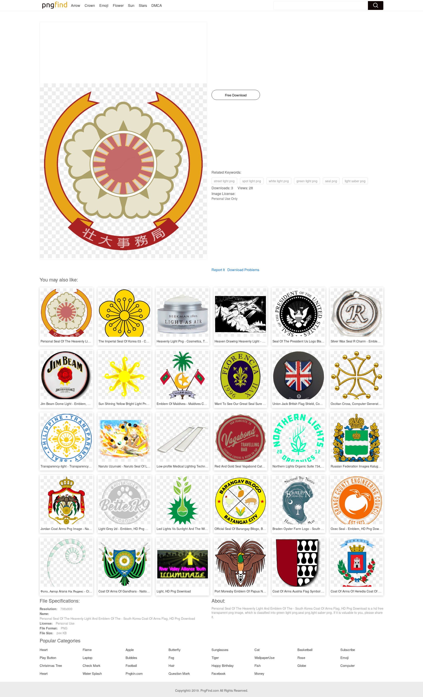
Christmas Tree (51, 665)
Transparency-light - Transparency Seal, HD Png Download (82, 466)
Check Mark (91, 665)
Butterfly (175, 649)
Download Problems (243, 269)
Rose (301, 657)
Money (259, 673)
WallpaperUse (264, 657)
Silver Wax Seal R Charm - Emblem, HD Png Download (369, 341)
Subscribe (347, 649)
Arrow (75, 5)
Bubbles (131, 657)
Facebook (219, 673)
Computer (347, 665)
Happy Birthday (223, 665)
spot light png (251, 181)
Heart (44, 649)
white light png (279, 181)
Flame (87, 649)
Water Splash (92, 673)
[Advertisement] (123, 52)
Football (131, 665)
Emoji (103, 5)
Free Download (236, 95)
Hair (171, 665)
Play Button (48, 657)
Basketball (304, 649)
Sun (131, 5)
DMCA (156, 5)
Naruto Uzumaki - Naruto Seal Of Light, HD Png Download (139, 466)
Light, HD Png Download (174, 591)
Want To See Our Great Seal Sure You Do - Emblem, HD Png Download (265, 403)
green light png (307, 181)
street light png (224, 181)
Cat (257, 649)
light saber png (355, 181)
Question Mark (179, 673)
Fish (257, 665)
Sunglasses (220, 649)
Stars (143, 5)
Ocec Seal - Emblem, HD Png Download (359, 528)
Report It (218, 269)
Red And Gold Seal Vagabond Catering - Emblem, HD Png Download (263, 466)
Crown (90, 5)
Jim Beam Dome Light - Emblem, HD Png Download (77, 403)
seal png (331, 181)
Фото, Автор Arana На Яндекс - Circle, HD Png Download (81, 591)
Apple (130, 649)
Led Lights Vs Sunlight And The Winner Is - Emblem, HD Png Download (206, 528)
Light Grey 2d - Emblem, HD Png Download (128, 528)
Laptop (87, 657)
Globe (301, 665)
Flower (118, 5)
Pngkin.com (134, 673)
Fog (171, 657)
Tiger (215, 657)
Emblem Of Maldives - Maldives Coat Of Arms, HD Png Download (202, 403)
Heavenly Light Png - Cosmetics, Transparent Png (191, 341)
